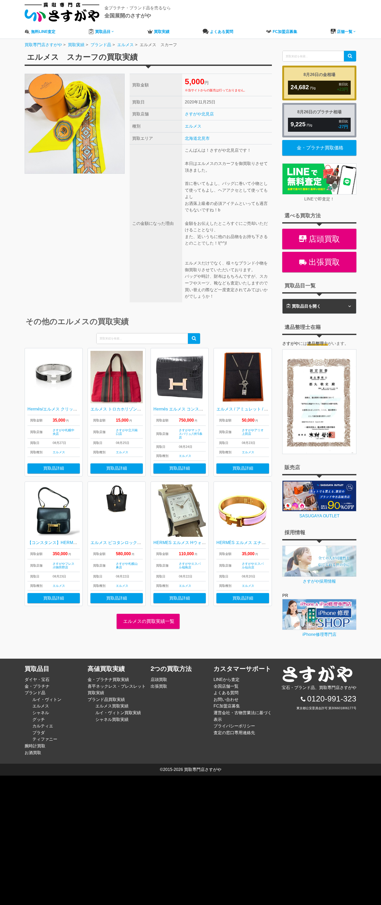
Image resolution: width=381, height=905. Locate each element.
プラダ (38, 732)
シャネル (40, 713)
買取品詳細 (53, 468)
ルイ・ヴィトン (46, 699)
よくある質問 (226, 693)
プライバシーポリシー (234, 726)
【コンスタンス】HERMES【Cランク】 (65, 542)
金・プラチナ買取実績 (108, 679)
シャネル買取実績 (112, 719)
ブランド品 (35, 693)
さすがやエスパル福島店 (190, 565)
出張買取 (323, 262)
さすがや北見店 (199, 114)
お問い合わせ (226, 699)
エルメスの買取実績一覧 (148, 621)
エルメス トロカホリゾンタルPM (121, 409)
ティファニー (44, 739)
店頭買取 (323, 239)
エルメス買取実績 (112, 706)
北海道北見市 (197, 138)
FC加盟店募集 (227, 706)
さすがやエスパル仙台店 (253, 565)
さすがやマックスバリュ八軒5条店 (190, 434)
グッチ (38, 719)
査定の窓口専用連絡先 (234, 732)
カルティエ (42, 726)
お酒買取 (33, 752)
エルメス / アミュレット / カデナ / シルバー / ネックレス (268, 409)
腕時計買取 (35, 746)
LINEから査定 (226, 679)
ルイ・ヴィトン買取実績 (118, 713)
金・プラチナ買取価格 (320, 147)
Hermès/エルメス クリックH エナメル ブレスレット (75, 409)
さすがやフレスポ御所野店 (63, 565)
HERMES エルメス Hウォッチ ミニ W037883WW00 (202, 542)
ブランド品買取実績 (106, 699)
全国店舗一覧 (226, 686)
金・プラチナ (37, 686)
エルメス (193, 126)
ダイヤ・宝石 (37, 679)
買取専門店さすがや (202, 769)
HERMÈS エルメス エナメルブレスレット (255, 542)
